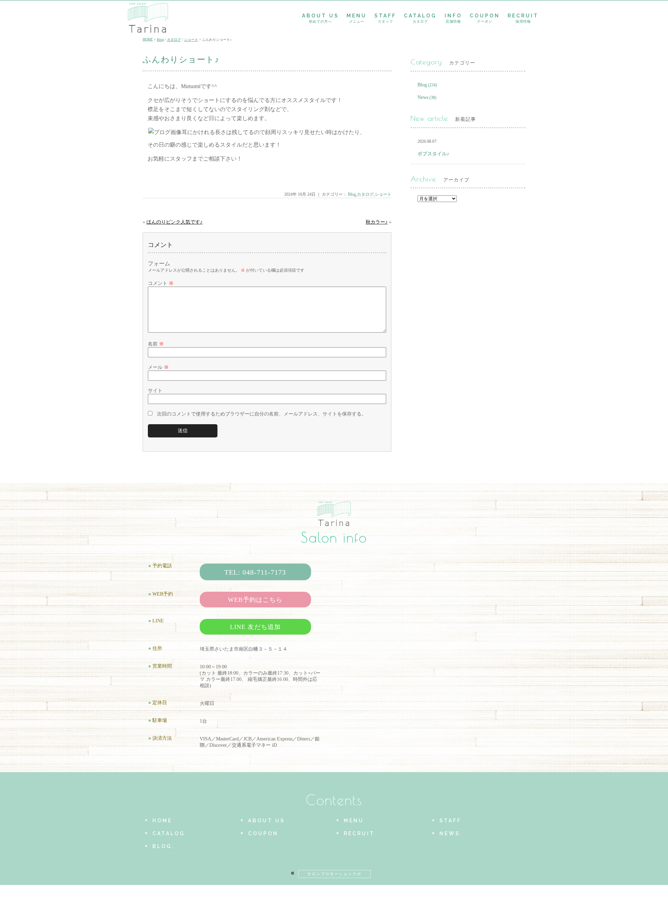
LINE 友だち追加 (255, 626)
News (423, 97)
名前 (156, 344)
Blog (160, 39)
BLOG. (163, 846)
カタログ (174, 39)
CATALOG (420, 18)
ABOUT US (320, 18)
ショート (191, 39)
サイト (155, 390)
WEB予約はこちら (255, 599)
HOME (148, 39)
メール (158, 367)
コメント (161, 283)
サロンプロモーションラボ (334, 874)
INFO (453, 18)
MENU (357, 18)
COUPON (485, 18)
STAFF (385, 18)
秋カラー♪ (377, 222)
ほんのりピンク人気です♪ (174, 222)
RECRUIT (523, 18)
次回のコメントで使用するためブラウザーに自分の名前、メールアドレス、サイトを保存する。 (261, 414)
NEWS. (450, 833)
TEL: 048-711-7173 (255, 572)
